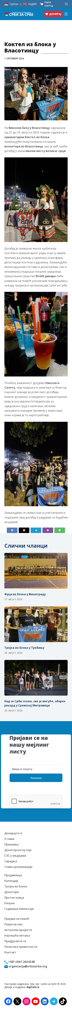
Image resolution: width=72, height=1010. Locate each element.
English (32, 4)
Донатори (11, 892)
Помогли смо (13, 924)
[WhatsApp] (59, 530)
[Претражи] (66, 4)
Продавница (13, 875)
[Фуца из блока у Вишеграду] (36, 571)
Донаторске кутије (18, 850)
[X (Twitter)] (24, 530)
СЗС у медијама (15, 856)
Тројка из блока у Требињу (24, 648)
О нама (9, 839)
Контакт (10, 952)
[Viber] (47, 530)
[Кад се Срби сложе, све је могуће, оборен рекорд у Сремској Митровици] (36, 678)
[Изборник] (66, 14)
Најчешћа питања (17, 935)
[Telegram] (36, 530)
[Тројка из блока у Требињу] (36, 624)
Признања (11, 844)
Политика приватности (20, 947)
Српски (14, 4)
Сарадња (10, 861)
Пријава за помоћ (16, 919)
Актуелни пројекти (18, 930)
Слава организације (18, 867)
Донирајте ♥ (13, 833)
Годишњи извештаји (19, 909)
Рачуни (9, 903)
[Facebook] (12, 530)
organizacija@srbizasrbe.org (27, 966)
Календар (11, 881)
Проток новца (14, 897)
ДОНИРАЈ (55, 14)
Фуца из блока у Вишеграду (25, 594)
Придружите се (15, 941)
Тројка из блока (15, 886)
